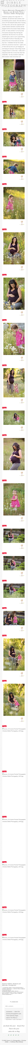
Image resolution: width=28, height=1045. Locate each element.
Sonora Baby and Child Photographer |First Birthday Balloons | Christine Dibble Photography (12, 992)
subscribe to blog (14, 1031)
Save (5, 102)
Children (9, 983)
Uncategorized (12, 985)
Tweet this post (14, 1029)
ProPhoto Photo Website (16, 1042)
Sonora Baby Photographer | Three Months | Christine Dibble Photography (13, 989)
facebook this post (10, 1026)
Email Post (20, 1026)
